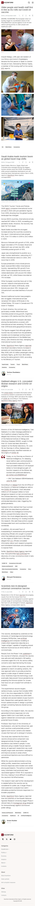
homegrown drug (20, 803)
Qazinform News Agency (9, 400)
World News (8, 147)
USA (16, 566)
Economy (3, 856)
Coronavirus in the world (15, 563)
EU (2, 147)
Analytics (3, 859)
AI (18, 815)
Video (11, 572)
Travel (18, 364)
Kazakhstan (4, 849)
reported (28, 345)
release (14, 485)
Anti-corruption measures (8, 882)
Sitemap (3, 892)
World (3, 863)
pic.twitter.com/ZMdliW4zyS (16, 475)
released (4, 450)
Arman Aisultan (12, 820)
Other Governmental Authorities (10, 569)
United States (8, 393)
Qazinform (11, 175)
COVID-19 (6, 398)
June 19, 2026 (11, 481)
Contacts (3, 895)
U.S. (11, 541)
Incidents (3, 866)
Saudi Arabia (5, 364)
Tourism (13, 364)
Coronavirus (17, 147)
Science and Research (7, 566)
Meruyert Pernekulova (14, 577)
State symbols (5, 879)
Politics (3, 852)
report (7, 208)
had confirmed (21, 554)
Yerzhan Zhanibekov (13, 372)
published (26, 653)
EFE (2, 68)
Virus (29, 569)
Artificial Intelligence (26, 815)
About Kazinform (6, 875)
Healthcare (13, 815)
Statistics (4, 367)
